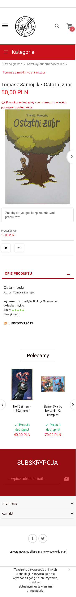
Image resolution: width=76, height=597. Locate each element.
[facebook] (32, 538)
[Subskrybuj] (66, 478)
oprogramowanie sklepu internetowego (32, 551)
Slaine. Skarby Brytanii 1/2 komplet (52, 411)
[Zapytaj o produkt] (19, 248)
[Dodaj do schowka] (5, 248)
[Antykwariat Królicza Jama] (25, 26)
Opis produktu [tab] (18, 274)
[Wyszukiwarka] (56, 27)
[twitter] (42, 538)
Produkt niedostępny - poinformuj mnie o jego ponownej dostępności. (34, 105)
